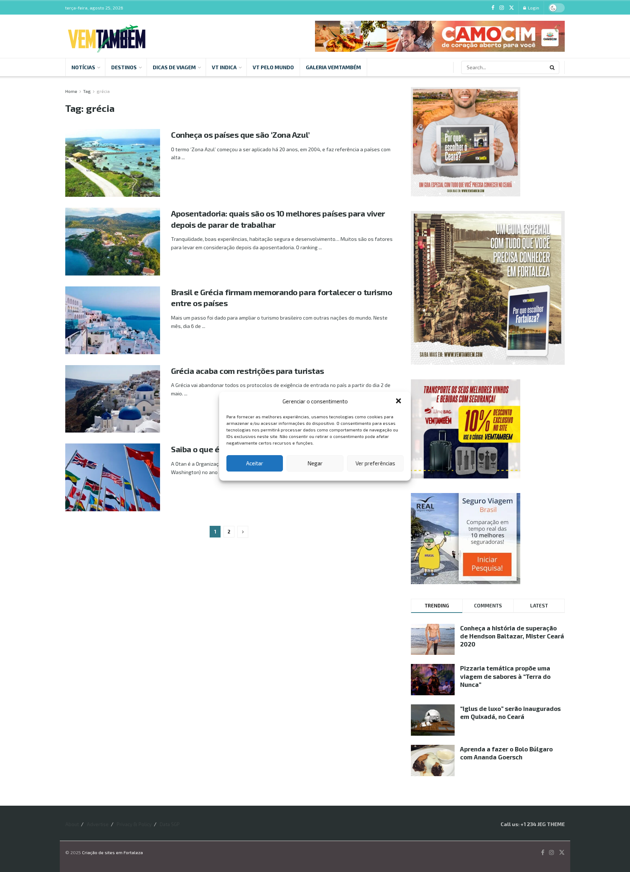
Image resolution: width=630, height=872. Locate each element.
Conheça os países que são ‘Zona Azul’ (240, 134)
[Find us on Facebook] (492, 8)
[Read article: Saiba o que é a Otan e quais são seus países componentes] (112, 477)
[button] (399, 401)
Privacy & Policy (134, 824)
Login (533, 7)
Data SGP (170, 824)
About (72, 824)
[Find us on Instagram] (501, 8)
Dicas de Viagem (174, 67)
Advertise (98, 824)
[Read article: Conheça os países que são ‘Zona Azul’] (112, 163)
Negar (315, 463)
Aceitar (254, 463)
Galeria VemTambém (333, 67)
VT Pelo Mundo (273, 67)
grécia (103, 91)
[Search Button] (552, 67)
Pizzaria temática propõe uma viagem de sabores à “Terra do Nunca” (505, 676)
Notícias (83, 67)
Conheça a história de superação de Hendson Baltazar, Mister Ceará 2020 (512, 636)
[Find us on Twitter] (511, 8)
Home (71, 91)
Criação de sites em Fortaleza (112, 852)
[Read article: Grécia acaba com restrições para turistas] (112, 399)
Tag (87, 91)
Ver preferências (375, 463)
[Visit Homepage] (106, 36)
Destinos (124, 67)
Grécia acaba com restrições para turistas (247, 370)
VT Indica (224, 67)
